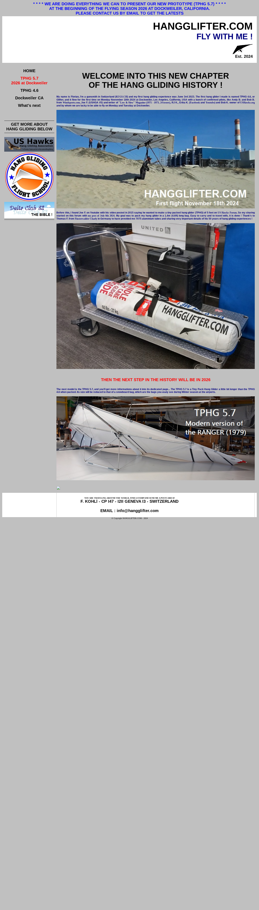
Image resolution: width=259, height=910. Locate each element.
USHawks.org (247, 102)
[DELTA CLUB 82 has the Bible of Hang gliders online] (29, 217)
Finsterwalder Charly (86, 218)
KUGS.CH (121, 96)
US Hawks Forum (227, 212)
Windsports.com (71, 102)
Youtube (210, 102)
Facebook (195, 102)
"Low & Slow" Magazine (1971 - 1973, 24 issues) (144, 102)
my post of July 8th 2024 (101, 215)
